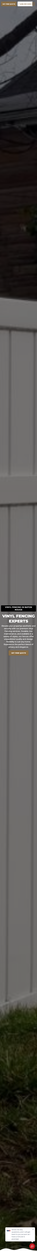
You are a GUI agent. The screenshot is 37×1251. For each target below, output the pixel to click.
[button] (33, 4)
